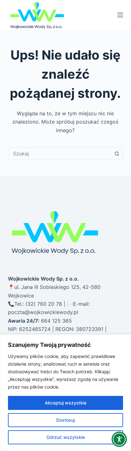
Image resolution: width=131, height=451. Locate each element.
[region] (65, 392)
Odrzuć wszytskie (65, 437)
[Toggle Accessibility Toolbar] (119, 439)
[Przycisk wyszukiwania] (117, 153)
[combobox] (59, 153)
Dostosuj (65, 420)
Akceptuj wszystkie (65, 402)
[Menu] (120, 15)
